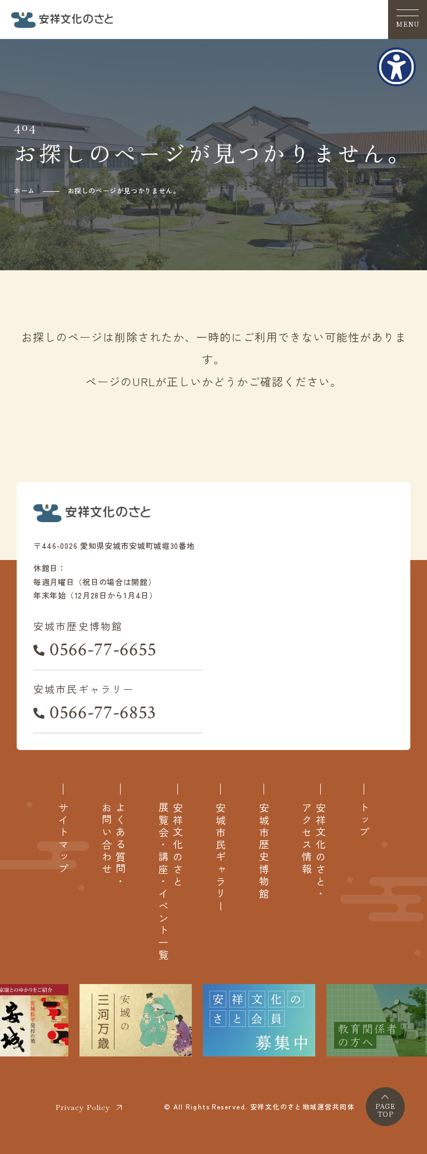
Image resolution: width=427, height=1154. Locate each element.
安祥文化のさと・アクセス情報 (313, 851)
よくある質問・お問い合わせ (113, 845)
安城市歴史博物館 (264, 851)
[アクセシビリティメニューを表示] (396, 66)
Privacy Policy (83, 1107)
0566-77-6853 (102, 712)
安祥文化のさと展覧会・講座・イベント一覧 (170, 881)
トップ (364, 820)
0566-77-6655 (103, 649)
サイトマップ (63, 839)
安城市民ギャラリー (220, 857)
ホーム (24, 190)
